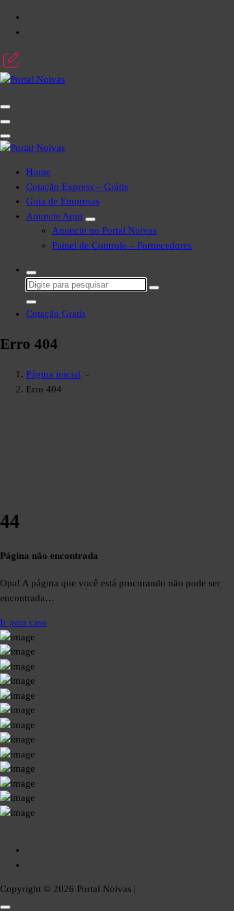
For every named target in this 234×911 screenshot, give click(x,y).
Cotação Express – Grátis (77, 187)
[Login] (11, 60)
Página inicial (53, 374)
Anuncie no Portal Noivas (104, 230)
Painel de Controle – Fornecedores (122, 245)
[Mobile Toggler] (90, 219)
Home (38, 172)
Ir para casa (23, 622)
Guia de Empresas (62, 201)
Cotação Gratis (56, 313)
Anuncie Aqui (54, 216)
